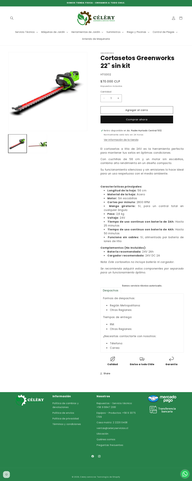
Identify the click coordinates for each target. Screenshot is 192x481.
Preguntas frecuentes (110, 445)
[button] (11, 18)
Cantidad (105, 91)
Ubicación (102, 433)
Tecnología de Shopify (108, 477)
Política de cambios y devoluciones (65, 405)
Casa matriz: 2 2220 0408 (112, 422)
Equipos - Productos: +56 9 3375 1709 (116, 414)
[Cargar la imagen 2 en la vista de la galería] (37, 143)
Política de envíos (63, 412)
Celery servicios (88, 477)
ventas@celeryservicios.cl (112, 428)
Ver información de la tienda (121, 139)
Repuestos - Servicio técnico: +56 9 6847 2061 (114, 405)
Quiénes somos (106, 439)
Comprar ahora (136, 119)
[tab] (110, 290)
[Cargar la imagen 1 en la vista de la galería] (17, 143)
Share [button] (107, 373)
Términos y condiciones (66, 424)
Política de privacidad (65, 418)
